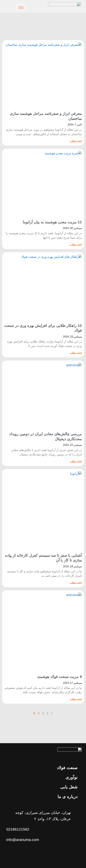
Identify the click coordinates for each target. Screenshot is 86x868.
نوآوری (72, 777)
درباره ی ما (68, 796)
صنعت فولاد (67, 767)
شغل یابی (69, 787)
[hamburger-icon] (21, 7)
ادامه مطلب (76, 141)
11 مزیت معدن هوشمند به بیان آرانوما (52, 222)
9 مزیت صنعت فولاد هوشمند (59, 677)
